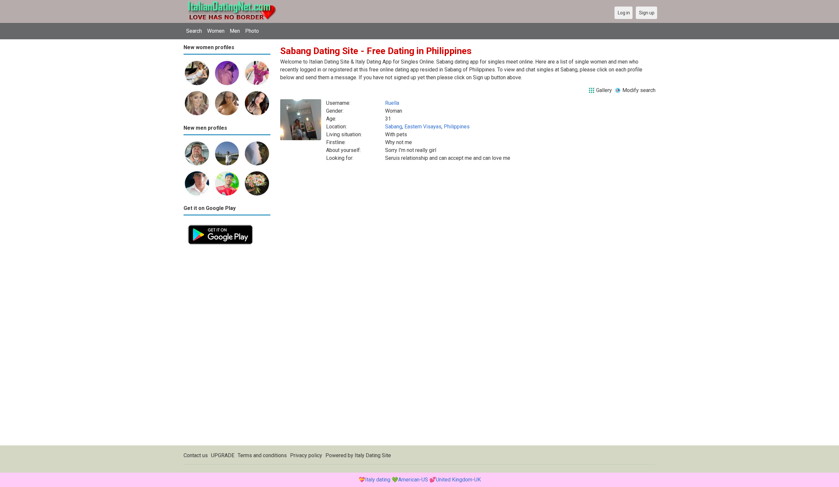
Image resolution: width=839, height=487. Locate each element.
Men (235, 31)
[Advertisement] (227, 347)
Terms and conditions (262, 455)
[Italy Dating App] (220, 224)
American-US (413, 480)
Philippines (457, 126)
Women (215, 31)
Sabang (393, 126)
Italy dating (377, 480)
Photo (252, 31)
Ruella (392, 103)
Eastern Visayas (422, 126)
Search (194, 31)
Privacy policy (306, 455)
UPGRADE (222, 455)
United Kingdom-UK (458, 480)
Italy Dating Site (373, 455)
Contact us (196, 455)
